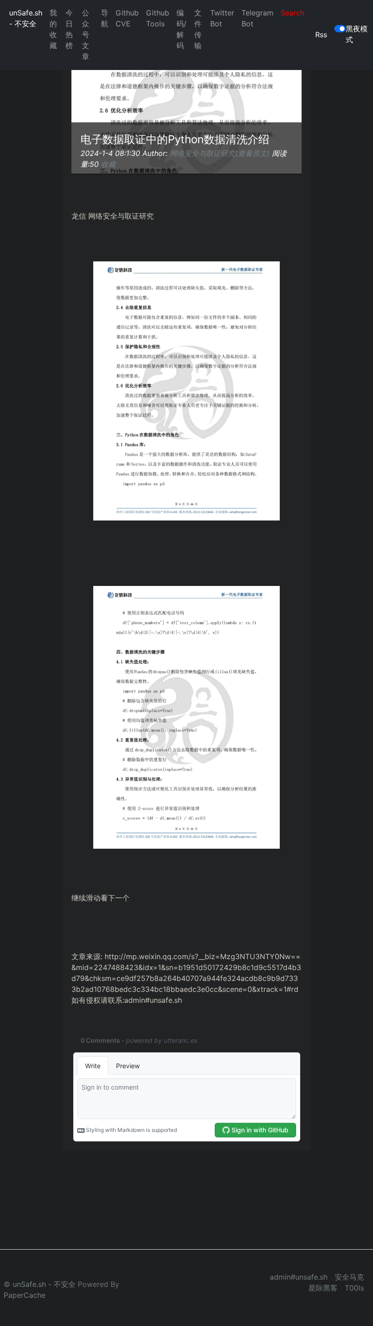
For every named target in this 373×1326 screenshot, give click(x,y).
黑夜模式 (357, 34)
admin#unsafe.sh (299, 1276)
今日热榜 (69, 29)
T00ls (354, 1287)
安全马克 (349, 1276)
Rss (321, 34)
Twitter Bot (222, 18)
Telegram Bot (257, 18)
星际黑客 (323, 1287)
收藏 (108, 164)
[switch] (340, 28)
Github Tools (157, 18)
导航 (104, 18)
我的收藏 (53, 29)
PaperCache (24, 1295)
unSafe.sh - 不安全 (25, 18)
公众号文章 (85, 34)
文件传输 (198, 29)
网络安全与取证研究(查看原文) (220, 153)
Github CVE (127, 18)
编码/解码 (181, 29)
